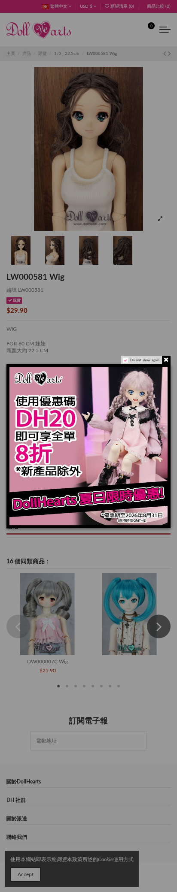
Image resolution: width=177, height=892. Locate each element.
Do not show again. (145, 360)
